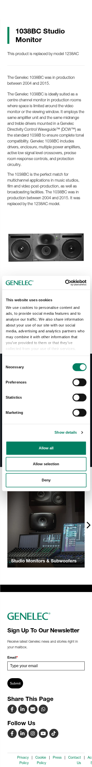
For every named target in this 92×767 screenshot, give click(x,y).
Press (57, 757)
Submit (15, 683)
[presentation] (89, 524)
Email (12, 657)
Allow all (46, 448)
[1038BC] (33, 709)
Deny (46, 480)
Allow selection (46, 464)
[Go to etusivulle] (46, 616)
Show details (65, 432)
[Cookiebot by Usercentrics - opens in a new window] (65, 282)
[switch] (79, 382)
